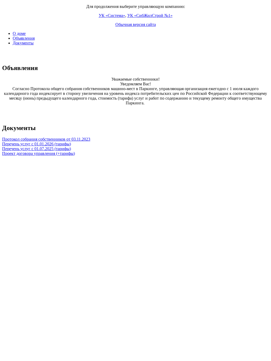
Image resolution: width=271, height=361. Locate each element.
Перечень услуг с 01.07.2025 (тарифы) (36, 148)
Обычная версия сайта (135, 24)
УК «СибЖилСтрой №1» (150, 15)
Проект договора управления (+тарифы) (38, 153)
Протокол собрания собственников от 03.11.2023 (46, 139)
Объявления (24, 38)
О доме (19, 33)
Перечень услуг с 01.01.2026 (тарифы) (36, 144)
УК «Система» (112, 15)
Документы (23, 43)
